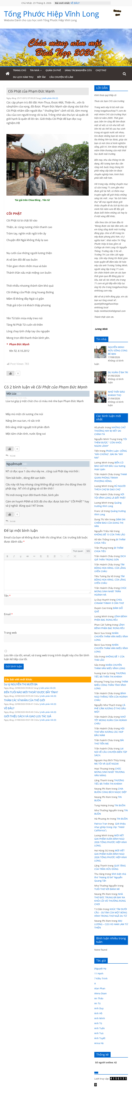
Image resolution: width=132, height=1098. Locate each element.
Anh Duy (99, 1008)
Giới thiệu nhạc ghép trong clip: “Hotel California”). (110, 827)
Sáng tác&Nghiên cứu (78, 70)
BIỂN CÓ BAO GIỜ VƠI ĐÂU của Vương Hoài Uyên (109, 466)
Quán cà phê (53, 70)
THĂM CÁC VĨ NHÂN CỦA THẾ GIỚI (24, 700)
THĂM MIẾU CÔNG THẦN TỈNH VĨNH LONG (111, 685)
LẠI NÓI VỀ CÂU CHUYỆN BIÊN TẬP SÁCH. (110, 752)
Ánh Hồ (98, 1013)
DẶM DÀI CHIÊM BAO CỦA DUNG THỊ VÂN (109, 523)
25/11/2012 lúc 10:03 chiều (16, 398)
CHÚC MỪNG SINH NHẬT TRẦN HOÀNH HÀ (110, 591)
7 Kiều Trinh (101, 978)
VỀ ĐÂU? (75, 2)
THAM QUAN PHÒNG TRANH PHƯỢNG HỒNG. (110, 478)
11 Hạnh (98, 973)
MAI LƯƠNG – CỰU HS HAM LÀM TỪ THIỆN (111, 924)
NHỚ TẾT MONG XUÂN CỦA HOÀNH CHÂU (110, 720)
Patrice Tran (100, 823)
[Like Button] (10, 373)
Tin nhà (34, 70)
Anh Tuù (99, 1033)
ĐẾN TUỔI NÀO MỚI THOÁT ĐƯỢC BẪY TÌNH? (31, 692)
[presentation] (8, 556)
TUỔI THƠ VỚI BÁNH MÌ (107, 889)
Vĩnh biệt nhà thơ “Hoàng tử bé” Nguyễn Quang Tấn (110, 877)
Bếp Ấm (41, 77)
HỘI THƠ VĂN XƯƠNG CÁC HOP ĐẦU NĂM (109, 732)
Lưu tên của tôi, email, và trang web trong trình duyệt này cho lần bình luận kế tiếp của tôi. (46, 657)
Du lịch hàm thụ (23, 77)
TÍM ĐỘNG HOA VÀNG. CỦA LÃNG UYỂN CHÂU (110, 568)
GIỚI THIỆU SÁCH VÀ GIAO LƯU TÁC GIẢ (27, 716)
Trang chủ (19, 70)
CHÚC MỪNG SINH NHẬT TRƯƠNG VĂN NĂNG (109, 772)
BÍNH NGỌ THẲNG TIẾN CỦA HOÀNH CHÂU (110, 697)
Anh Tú (98, 1023)
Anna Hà (99, 1043)
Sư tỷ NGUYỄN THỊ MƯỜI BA (21, 684)
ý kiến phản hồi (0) (47, 688)
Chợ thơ (101, 70)
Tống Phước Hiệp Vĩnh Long (51, 14)
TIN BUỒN (119, 805)
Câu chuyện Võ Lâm (61, 77)
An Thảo (98, 998)
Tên (7, 595)
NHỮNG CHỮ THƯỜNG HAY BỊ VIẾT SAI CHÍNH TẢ (110, 431)
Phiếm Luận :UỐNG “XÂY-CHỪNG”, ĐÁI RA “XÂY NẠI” (110, 454)
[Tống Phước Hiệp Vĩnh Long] (7, 73)
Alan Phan (99, 988)
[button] (8, 556)
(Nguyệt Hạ (100, 968)
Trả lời (12, 456)
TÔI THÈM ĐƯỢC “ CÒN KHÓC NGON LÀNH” (110, 442)
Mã (88, 550)
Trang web (10, 632)
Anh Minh (99, 1018)
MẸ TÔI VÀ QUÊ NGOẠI (106, 763)
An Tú (97, 1003)
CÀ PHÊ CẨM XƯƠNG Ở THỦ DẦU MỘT (110, 708)
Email (8, 614)
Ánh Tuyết (99, 1038)
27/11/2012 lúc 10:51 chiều (16, 468)
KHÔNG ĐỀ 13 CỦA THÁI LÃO (109, 534)
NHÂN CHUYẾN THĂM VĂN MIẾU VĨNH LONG (111, 636)
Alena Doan (100, 993)
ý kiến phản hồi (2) (50, 98)
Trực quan (78, 550)
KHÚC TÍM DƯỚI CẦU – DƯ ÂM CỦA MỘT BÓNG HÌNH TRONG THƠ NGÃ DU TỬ (110, 912)
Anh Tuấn (99, 1028)
